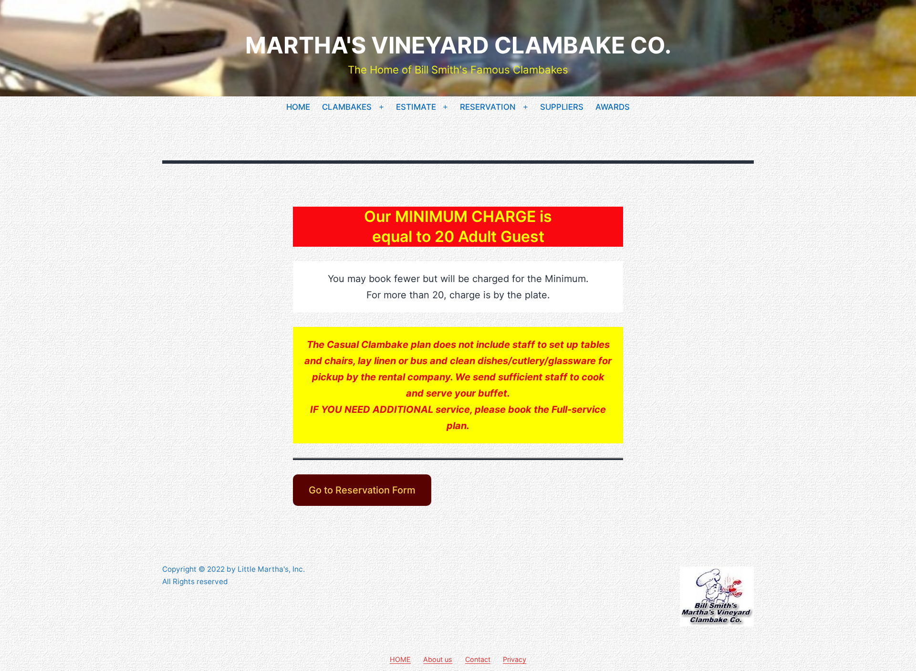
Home (298, 107)
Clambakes (347, 107)
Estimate (416, 107)
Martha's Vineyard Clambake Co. (458, 45)
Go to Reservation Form (362, 490)
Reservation (488, 107)
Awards (612, 107)
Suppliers (561, 107)
